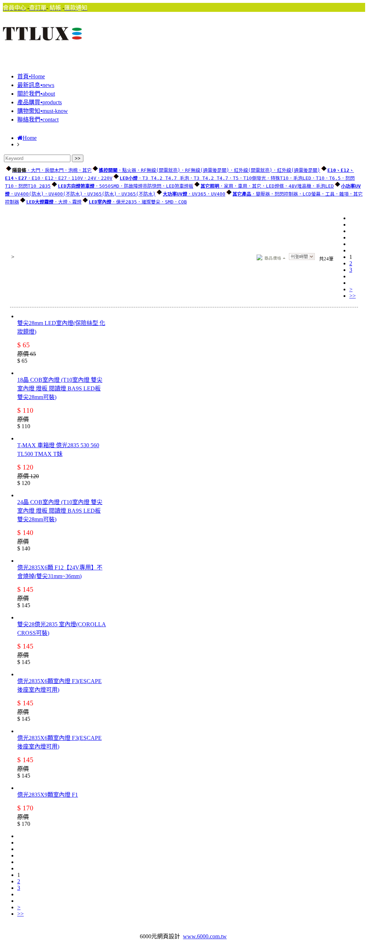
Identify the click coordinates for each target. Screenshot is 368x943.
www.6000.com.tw (205, 936)
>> (352, 296)
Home (30, 138)
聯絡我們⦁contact (38, 119)
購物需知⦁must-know (42, 111)
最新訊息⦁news (35, 85)
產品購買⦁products (39, 102)
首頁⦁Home (31, 76)
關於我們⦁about (36, 94)
